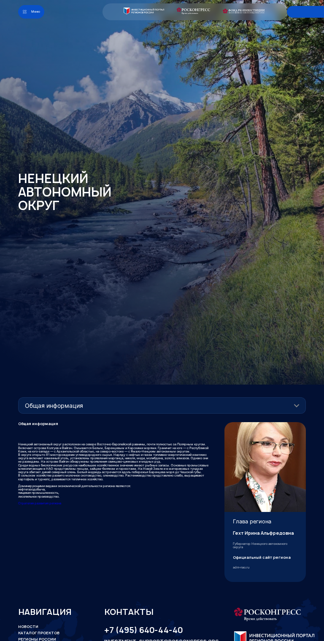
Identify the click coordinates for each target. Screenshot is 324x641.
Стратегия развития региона (39, 503)
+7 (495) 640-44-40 (143, 630)
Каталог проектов (38, 633)
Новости (28, 626)
